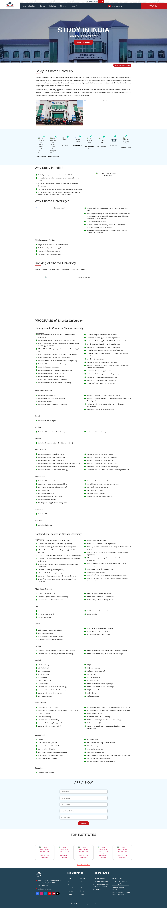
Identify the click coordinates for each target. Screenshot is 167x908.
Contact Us (73, 6)
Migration (63, 6)
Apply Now (153, 6)
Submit (83, 823)
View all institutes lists (83, 865)
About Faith (31, 6)
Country (42, 6)
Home (24, 6)
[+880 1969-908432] (109, 6)
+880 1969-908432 (117, 6)
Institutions (52, 6)
